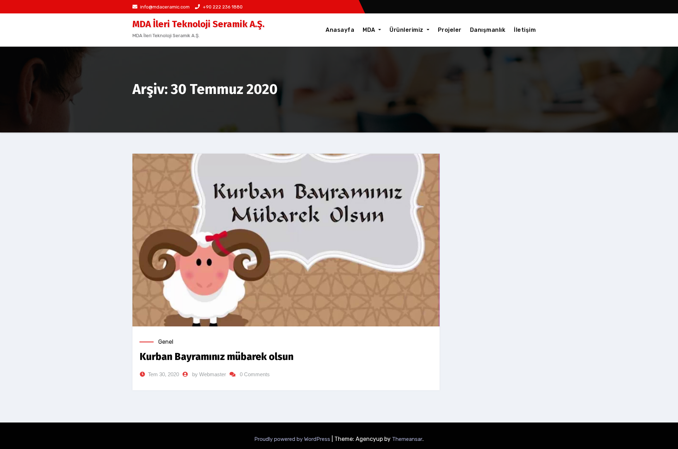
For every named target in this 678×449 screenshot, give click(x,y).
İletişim (525, 29)
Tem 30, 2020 (163, 374)
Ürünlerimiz (407, 29)
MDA (370, 29)
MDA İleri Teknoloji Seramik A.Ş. (198, 24)
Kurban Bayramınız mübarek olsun (216, 356)
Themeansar (407, 439)
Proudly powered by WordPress (293, 439)
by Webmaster (209, 374)
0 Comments (255, 374)
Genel (165, 341)
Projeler (450, 29)
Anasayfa (340, 29)
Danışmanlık (488, 29)
